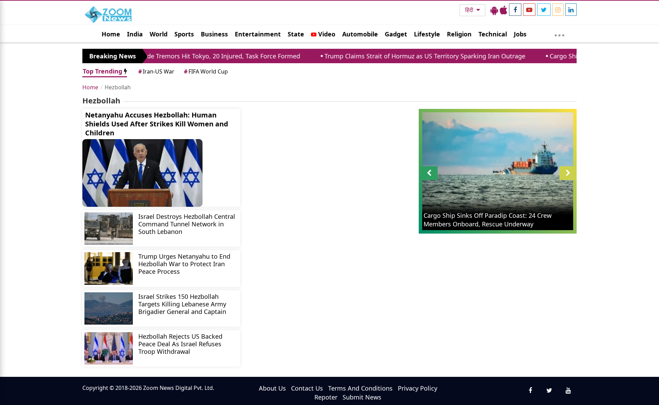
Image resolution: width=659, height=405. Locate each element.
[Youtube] (529, 9)
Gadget (396, 34)
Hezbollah (118, 87)
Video (325, 34)
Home (111, 34)
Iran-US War (156, 71)
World (158, 34)
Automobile (360, 34)
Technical (492, 34)
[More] (559, 34)
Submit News (362, 397)
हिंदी (470, 10)
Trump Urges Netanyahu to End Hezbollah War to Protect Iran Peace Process (184, 263)
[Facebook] (515, 9)
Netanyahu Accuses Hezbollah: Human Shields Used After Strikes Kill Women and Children (156, 123)
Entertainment (258, 34)
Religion (459, 34)
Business (214, 34)
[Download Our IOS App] (503, 9)
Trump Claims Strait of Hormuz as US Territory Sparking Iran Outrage (410, 56)
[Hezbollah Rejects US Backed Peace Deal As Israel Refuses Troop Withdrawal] (108, 348)
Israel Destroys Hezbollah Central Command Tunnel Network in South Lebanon (186, 223)
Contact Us (307, 388)
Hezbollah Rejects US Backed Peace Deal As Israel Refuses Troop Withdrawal (180, 343)
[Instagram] (558, 9)
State (296, 34)
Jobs (520, 34)
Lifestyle (427, 34)
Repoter (325, 397)
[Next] (568, 173)
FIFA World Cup (206, 71)
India (135, 34)
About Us (272, 388)
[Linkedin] (571, 9)
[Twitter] (544, 9)
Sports (184, 34)
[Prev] (429, 173)
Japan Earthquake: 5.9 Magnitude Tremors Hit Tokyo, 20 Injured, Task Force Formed (164, 56)
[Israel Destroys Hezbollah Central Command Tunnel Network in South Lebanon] (108, 228)
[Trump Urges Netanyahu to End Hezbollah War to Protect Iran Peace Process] (108, 268)
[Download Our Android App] (494, 9)
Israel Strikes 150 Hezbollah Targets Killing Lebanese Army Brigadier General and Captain (182, 303)
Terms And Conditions (360, 388)
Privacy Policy (417, 388)
